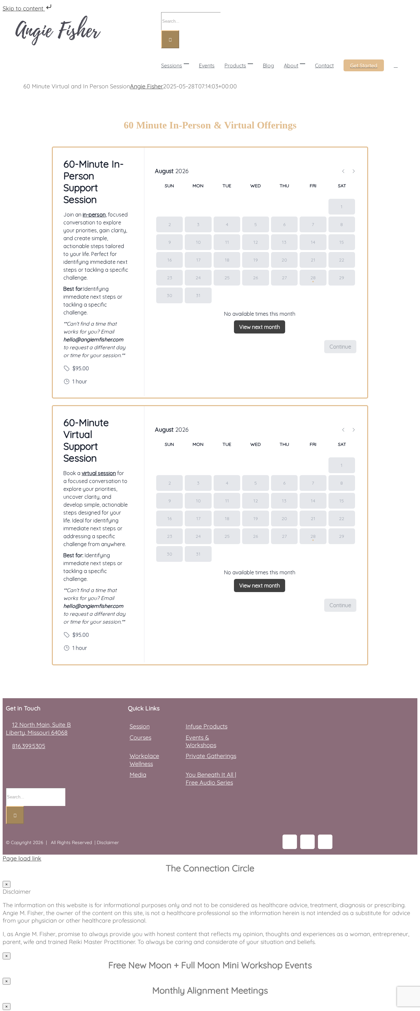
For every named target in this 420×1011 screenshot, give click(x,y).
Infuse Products (206, 726)
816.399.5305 (28, 746)
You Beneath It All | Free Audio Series (211, 778)
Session (140, 726)
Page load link (22, 858)
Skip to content (24, 8)
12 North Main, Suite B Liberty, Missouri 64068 (38, 728)
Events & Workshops (201, 741)
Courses (140, 737)
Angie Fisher (146, 86)
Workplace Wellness (144, 759)
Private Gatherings (211, 756)
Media (138, 774)
